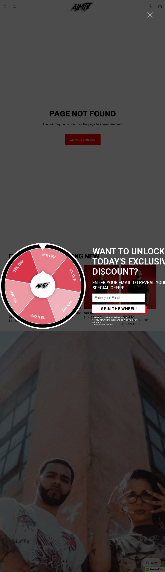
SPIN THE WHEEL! (119, 308)
